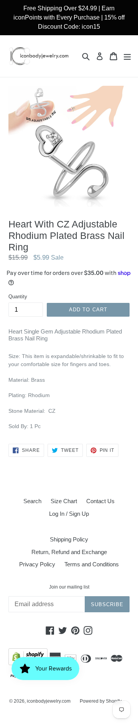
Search (32, 501)
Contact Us (100, 501)
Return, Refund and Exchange (69, 552)
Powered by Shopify (101, 701)
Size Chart (64, 501)
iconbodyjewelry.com (49, 701)
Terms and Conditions (91, 564)
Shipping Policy (69, 539)
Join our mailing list (69, 587)
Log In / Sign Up (69, 513)
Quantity (17, 296)
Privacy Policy (37, 564)
